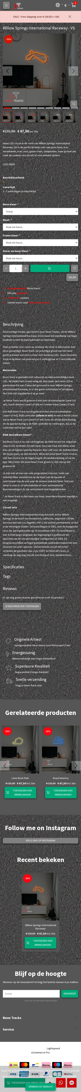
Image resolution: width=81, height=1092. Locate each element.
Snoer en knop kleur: (16, 251)
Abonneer (69, 993)
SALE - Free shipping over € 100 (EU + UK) (36, 16)
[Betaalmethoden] (13, 1065)
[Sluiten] (70, 17)
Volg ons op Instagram (40, 840)
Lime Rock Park (20, 778)
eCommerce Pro (40, 1052)
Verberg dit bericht (40, 1086)
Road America (61, 778)
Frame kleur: (11, 235)
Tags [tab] (7, 576)
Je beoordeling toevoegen (22, 606)
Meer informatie (66, 1076)
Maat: (7, 220)
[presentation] (7, 71)
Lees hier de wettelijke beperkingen (40, 1000)
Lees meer (9, 164)
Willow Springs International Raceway (40, 926)
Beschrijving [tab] (13, 324)
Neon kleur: (11, 204)
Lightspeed (53, 1048)
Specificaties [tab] (13, 566)
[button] (57, 5)
